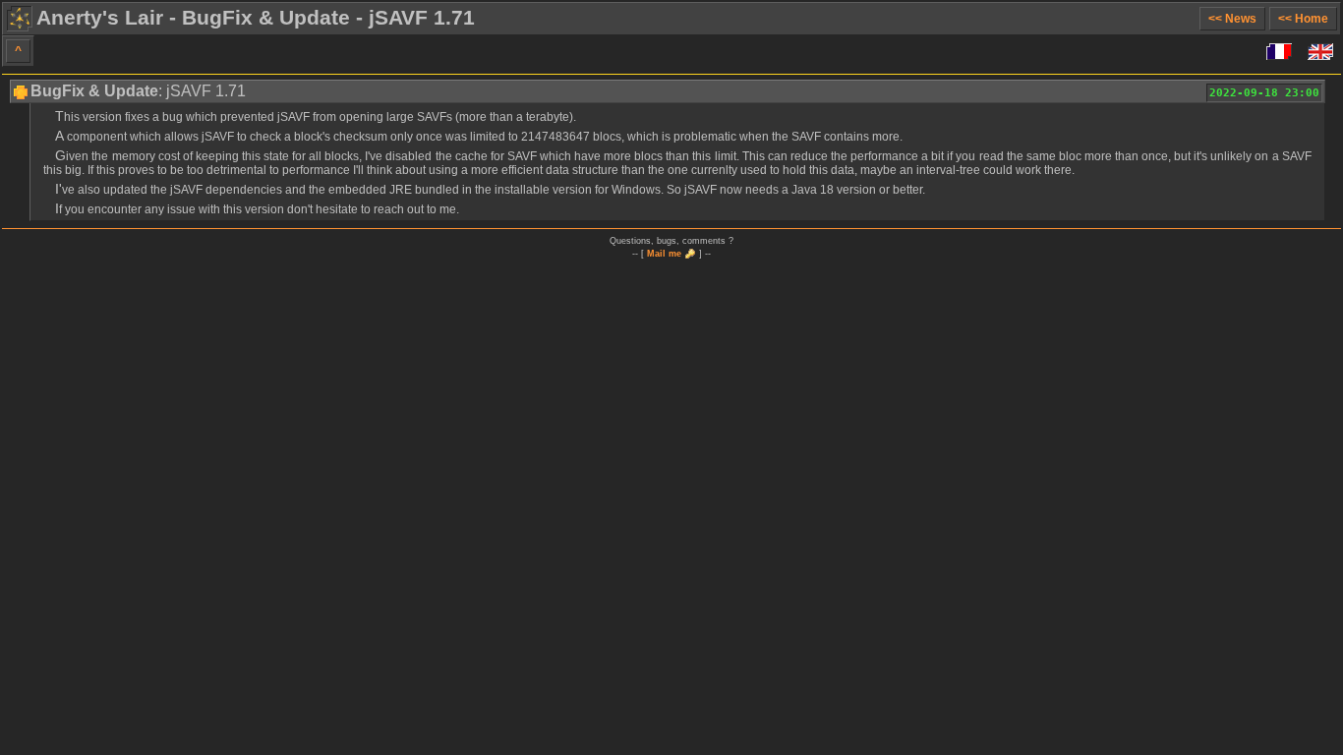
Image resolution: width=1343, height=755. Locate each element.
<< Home (1303, 19)
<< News (1232, 19)
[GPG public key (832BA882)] (690, 253)
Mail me (664, 254)
